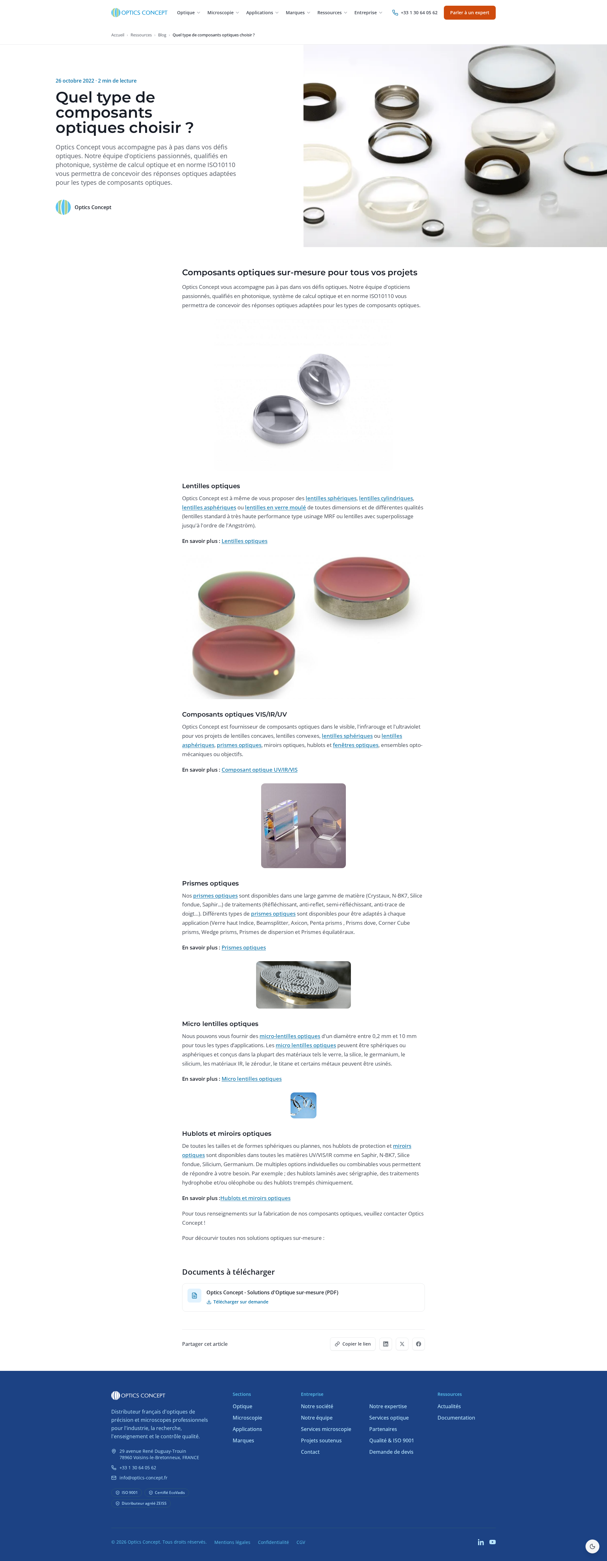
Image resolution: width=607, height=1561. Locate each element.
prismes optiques (239, 745)
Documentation (456, 1417)
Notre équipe (317, 1417)
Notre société (317, 1406)
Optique (242, 1406)
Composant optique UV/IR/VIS (259, 769)
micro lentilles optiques (306, 1045)
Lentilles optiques (244, 540)
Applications (247, 1429)
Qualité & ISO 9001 (391, 1440)
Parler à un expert (469, 12)
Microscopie (247, 1417)
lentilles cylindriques (386, 498)
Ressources (141, 35)
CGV (301, 1542)
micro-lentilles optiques (290, 1036)
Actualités (449, 1406)
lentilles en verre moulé (275, 507)
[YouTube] (492, 1542)
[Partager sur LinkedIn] (385, 1344)
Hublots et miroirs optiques (255, 1198)
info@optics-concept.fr (144, 1478)
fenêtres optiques (355, 745)
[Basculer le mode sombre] (592, 1546)
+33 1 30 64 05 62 (138, 1468)
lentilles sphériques (331, 498)
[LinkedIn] (481, 1542)
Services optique (389, 1417)
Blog (162, 35)
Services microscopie (326, 1429)
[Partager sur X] (402, 1344)
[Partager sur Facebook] (418, 1344)
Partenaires (383, 1429)
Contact (310, 1451)
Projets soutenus (321, 1440)
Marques (243, 1440)
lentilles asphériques (209, 507)
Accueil (117, 35)
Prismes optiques (244, 947)
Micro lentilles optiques (252, 1078)
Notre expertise (388, 1406)
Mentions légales (232, 1542)
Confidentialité (273, 1542)
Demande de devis (391, 1451)
